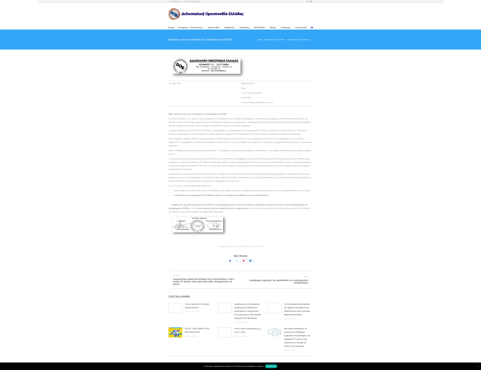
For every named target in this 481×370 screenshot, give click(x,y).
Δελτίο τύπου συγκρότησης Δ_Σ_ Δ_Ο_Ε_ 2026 (247, 330)
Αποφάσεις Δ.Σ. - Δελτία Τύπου (238, 246)
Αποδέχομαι (271, 366)
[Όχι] (478, 366)
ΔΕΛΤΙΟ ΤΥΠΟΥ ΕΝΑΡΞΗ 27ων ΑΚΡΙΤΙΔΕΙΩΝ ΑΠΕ (197, 330)
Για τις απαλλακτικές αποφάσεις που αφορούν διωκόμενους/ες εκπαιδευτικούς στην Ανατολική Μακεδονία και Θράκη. (297, 309)
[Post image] (175, 308)
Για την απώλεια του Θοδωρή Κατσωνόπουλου (197, 306)
